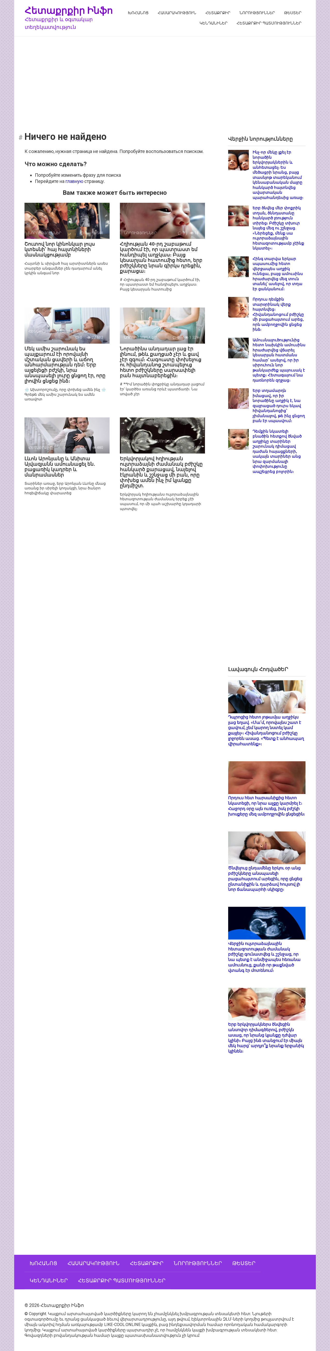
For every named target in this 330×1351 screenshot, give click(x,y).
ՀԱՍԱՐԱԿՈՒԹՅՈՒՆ (177, 13)
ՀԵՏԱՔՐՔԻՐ (217, 13)
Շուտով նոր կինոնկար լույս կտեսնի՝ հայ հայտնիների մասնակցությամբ (59, 249)
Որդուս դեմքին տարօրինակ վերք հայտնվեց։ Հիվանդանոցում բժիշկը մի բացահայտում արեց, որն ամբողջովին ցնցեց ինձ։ (278, 314)
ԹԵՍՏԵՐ (292, 13)
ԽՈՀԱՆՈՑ (138, 13)
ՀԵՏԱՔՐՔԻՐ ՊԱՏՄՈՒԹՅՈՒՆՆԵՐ (269, 23)
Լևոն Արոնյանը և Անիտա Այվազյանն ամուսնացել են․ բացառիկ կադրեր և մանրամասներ (59, 467)
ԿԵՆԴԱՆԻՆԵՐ (213, 23)
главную (74, 181)
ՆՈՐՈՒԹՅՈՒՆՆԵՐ (257, 13)
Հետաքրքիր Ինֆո (69, 10)
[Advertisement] (165, 80)
